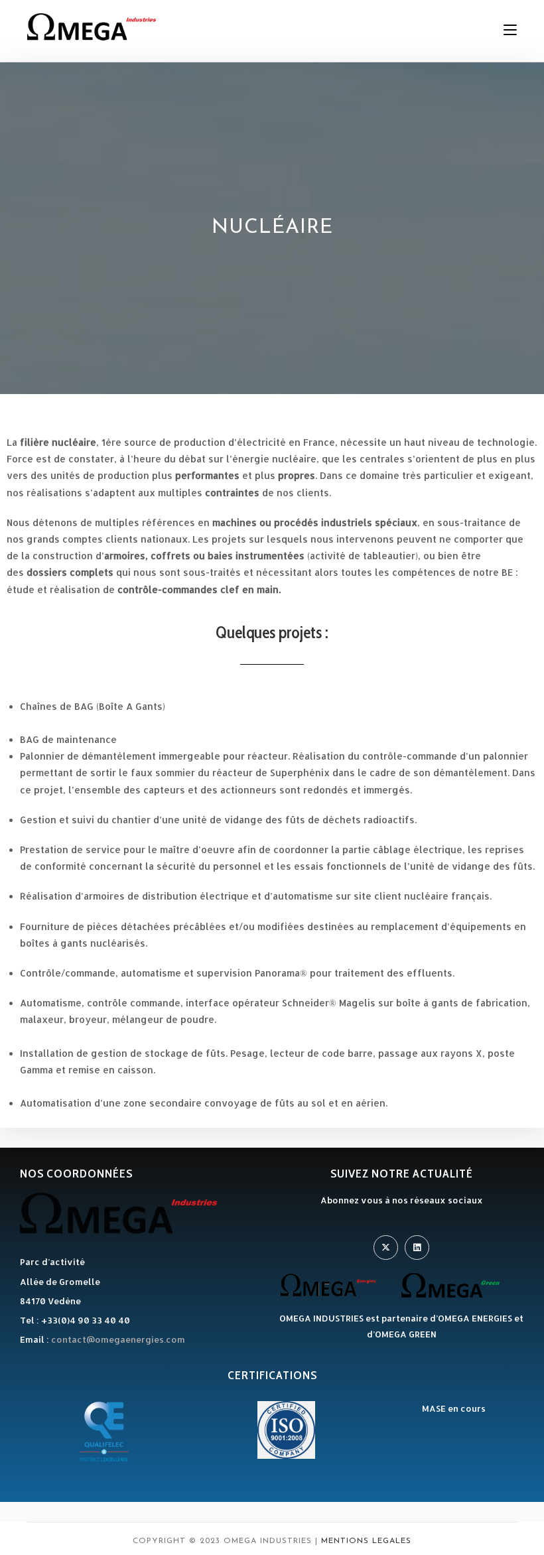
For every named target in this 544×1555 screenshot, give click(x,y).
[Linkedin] (417, 1247)
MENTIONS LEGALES (366, 1541)
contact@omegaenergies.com (118, 1339)
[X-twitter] (386, 1247)
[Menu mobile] (510, 30)
